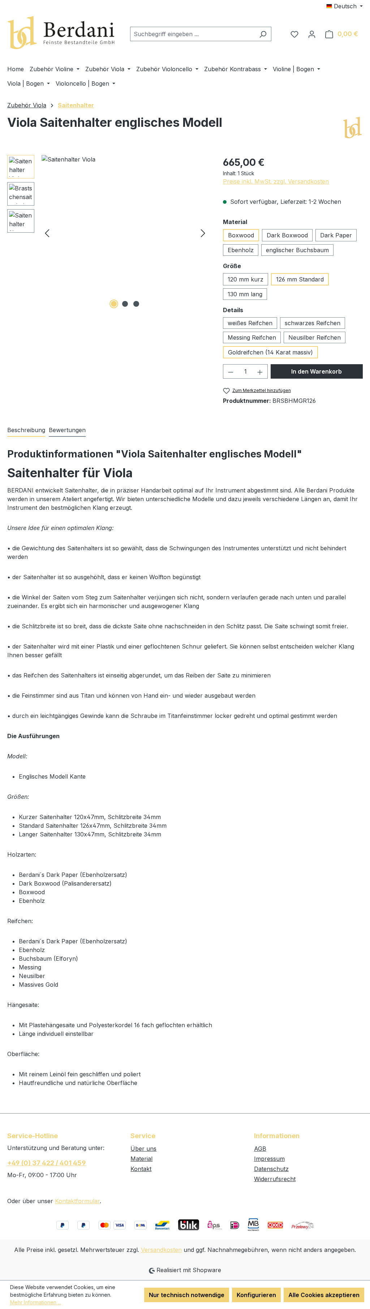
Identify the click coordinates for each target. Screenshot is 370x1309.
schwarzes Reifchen (312, 323)
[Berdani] (352, 128)
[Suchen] (262, 34)
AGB (260, 1148)
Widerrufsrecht (275, 1179)
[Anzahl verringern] (230, 371)
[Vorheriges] (47, 232)
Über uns (143, 1148)
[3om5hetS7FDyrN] (125, 232)
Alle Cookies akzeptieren (324, 1295)
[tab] (26, 430)
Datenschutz (271, 1168)
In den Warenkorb (316, 371)
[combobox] (192, 34)
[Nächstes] (203, 232)
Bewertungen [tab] (67, 430)
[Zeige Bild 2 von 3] (125, 304)
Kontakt (140, 1168)
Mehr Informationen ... (35, 1302)
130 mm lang (245, 294)
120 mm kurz (245, 279)
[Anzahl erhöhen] (260, 371)
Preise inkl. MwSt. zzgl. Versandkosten (276, 181)
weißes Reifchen (250, 323)
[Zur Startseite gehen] (61, 32)
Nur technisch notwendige (186, 1295)
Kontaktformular (77, 1201)
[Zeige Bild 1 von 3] (114, 304)
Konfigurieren (256, 1295)
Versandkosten (161, 1249)
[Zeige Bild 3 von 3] (136, 304)
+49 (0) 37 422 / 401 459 (46, 1163)
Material (141, 1158)
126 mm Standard (300, 279)
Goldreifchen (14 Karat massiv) (270, 352)
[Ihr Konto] (311, 34)
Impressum (269, 1158)
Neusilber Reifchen (314, 337)
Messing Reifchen (252, 337)
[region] (108, 232)
